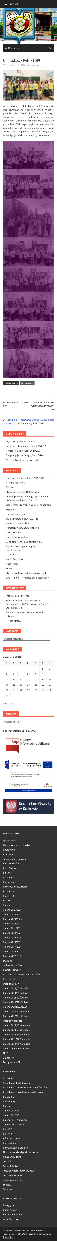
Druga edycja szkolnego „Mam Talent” (26, 455)
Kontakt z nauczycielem (18, 523)
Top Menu (13, 3)
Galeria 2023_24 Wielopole (17, 1029)
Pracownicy (9, 854)
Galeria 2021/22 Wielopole (16, 1039)
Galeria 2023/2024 (12, 918)
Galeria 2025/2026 (12, 909)
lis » (12, 703)
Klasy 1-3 (7, 1129)
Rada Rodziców (11, 863)
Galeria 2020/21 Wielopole (16, 1043)
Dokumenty (9, 1101)
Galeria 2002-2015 (12, 955)
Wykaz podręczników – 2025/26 (22, 518)
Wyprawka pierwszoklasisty (20, 441)
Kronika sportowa (15, 482)
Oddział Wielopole (12, 1020)
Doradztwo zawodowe (17, 537)
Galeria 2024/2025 (12, 914)
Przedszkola (9, 979)
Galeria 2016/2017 (12, 951)
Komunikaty (9, 1142)
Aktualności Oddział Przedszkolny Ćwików (25, 1087)
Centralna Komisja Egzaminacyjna (24, 541)
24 (6, 690)
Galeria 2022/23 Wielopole (16, 1034)
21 (36, 684)
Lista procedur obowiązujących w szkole (26, 573)
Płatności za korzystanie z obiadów (21, 974)
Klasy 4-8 (7, 1133)
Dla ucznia (8, 882)
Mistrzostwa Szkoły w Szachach (22, 459)
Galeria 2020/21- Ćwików (15, 1002)
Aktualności (27, 383)
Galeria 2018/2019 (12, 942)
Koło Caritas (9, 868)
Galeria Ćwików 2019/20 (15, 1006)
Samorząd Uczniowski (14, 858)
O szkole (7, 1161)
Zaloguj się (8, 1205)
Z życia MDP (9, 1057)
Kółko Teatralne (14, 559)
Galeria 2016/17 (11, 1110)
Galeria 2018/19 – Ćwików (16, 1011)
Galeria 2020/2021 (12, 932)
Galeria (6, 905)
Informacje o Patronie (17, 595)
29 (43, 690)
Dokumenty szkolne (16, 513)
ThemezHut (8, 1237)
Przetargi (11, 554)
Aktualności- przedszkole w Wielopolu (23, 1092)
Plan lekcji (8, 891)
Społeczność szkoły (13, 1179)
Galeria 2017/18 (11, 1115)
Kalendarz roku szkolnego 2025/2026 (25, 478)
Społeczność (9, 840)
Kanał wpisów (10, 1209)
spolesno (34, 65)
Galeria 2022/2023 (12, 923)
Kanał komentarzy (12, 1214)
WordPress (27, 1233)
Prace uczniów (13, 620)
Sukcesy (10, 487)
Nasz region (12, 563)
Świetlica (7, 960)
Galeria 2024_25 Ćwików (15, 988)
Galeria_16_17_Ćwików (15, 1119)
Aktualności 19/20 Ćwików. (16, 1082)
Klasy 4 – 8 (8, 900)
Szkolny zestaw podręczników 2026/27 (26, 445)
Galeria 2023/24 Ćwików (15, 992)
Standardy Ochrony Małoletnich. (22, 491)
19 (21, 684)
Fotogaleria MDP (12, 1062)
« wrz (5, 703)
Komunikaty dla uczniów (15, 1147)
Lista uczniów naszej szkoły (17, 845)
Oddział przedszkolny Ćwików (18, 1170)
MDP (5, 1052)
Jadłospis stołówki (12, 965)
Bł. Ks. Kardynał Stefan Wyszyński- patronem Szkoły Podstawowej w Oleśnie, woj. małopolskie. (27, 604)
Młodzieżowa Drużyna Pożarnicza (20, 1152)
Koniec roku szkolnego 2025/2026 (23, 450)
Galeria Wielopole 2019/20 (16, 1048)
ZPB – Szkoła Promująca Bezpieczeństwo (27, 577)
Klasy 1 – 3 (8, 895)
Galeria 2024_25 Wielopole (17, 1025)
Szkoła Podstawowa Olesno (32, 1230)
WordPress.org (10, 1219)
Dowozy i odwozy (12, 969)
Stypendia (11, 509)
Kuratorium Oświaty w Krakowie (22, 527)
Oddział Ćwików (11, 983)
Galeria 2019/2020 (12, 937)
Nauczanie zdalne (12, 1156)
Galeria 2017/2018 (12, 946)
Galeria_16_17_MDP (13, 1124)
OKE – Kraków (13, 532)
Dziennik (7, 872)
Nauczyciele (9, 849)
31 (6, 695)
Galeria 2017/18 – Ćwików (16, 1015)
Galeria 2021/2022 (12, 928)
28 (36, 690)
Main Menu (13, 47)
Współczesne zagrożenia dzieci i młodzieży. (28, 504)
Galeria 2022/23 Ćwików (15, 997)
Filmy (9, 568)
